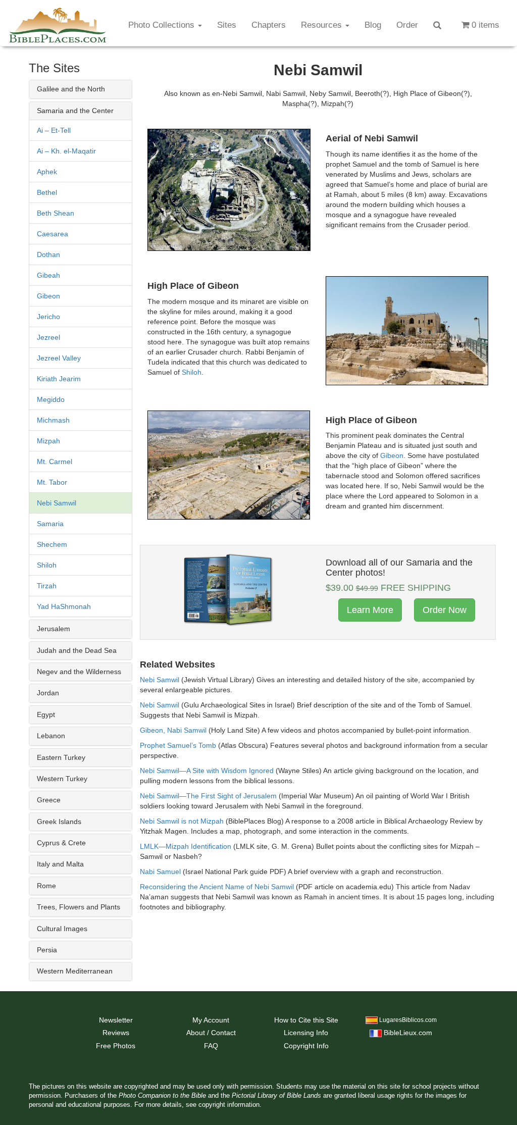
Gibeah (48, 275)
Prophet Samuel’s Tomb (178, 745)
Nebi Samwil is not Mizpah (182, 821)
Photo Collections (162, 25)
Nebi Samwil (56, 503)
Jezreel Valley (59, 358)
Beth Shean (55, 213)
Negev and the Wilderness (79, 672)
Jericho (48, 317)
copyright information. (230, 1104)
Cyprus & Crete (61, 843)
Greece (49, 800)
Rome (46, 886)
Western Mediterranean (75, 971)
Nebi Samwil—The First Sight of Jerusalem (208, 796)
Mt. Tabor (52, 482)
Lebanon (51, 736)
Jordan (48, 693)
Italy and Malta (60, 864)
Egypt (46, 714)
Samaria (50, 524)
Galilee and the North (71, 89)
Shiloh (47, 565)
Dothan (48, 254)
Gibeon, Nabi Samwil (173, 730)
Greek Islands (59, 821)
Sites (226, 25)
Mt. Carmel (54, 461)
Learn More (370, 610)
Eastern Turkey (61, 757)
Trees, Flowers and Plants (78, 907)
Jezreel (48, 337)
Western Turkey (62, 779)
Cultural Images (62, 929)
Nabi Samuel (160, 871)
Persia (47, 950)
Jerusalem (53, 629)
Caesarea (52, 234)
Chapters (268, 25)
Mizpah (48, 441)
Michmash (53, 420)
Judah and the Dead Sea (77, 650)
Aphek (47, 172)
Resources (322, 25)
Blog (373, 25)
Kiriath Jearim (59, 379)
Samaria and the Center (75, 111)
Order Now (445, 610)
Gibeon (48, 296)
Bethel (47, 192)
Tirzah (47, 586)
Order (407, 25)
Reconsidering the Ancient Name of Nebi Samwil (217, 887)
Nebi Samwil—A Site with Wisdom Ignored (207, 770)
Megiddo (51, 399)
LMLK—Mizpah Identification (185, 846)
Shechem (52, 544)
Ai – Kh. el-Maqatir (66, 151)
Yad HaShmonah (64, 606)
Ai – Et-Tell (54, 130)
